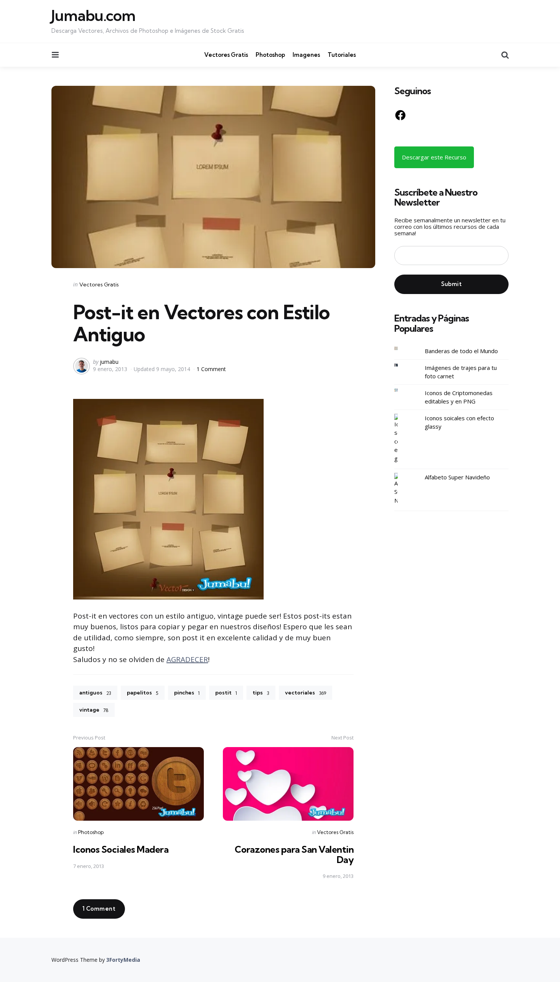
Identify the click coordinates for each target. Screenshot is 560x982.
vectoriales (305, 692)
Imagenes (306, 54)
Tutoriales (342, 54)
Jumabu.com (93, 16)
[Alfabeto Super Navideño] (402, 489)
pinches (187, 692)
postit (226, 692)
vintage (94, 709)
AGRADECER (187, 659)
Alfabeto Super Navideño (457, 477)
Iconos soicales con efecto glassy (459, 422)
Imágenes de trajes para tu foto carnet (461, 372)
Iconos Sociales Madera (120, 849)
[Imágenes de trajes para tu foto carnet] (402, 365)
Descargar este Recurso (434, 157)
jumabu (109, 361)
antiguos (95, 692)
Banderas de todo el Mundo (461, 351)
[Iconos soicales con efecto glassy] (402, 438)
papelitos (142, 692)
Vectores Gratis (226, 54)
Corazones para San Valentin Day (294, 854)
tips (261, 692)
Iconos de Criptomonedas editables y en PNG (459, 397)
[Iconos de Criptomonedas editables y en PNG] (402, 390)
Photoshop (270, 54)
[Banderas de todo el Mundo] (402, 348)
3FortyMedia (123, 959)
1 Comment (211, 369)
